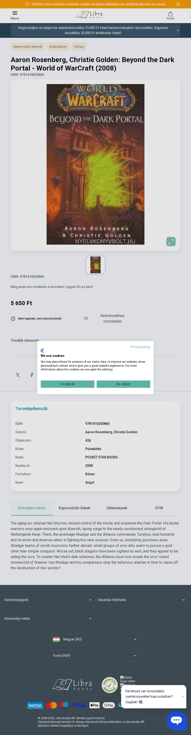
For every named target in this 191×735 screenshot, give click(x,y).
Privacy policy (140, 347)
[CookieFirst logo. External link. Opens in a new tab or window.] (42, 351)
